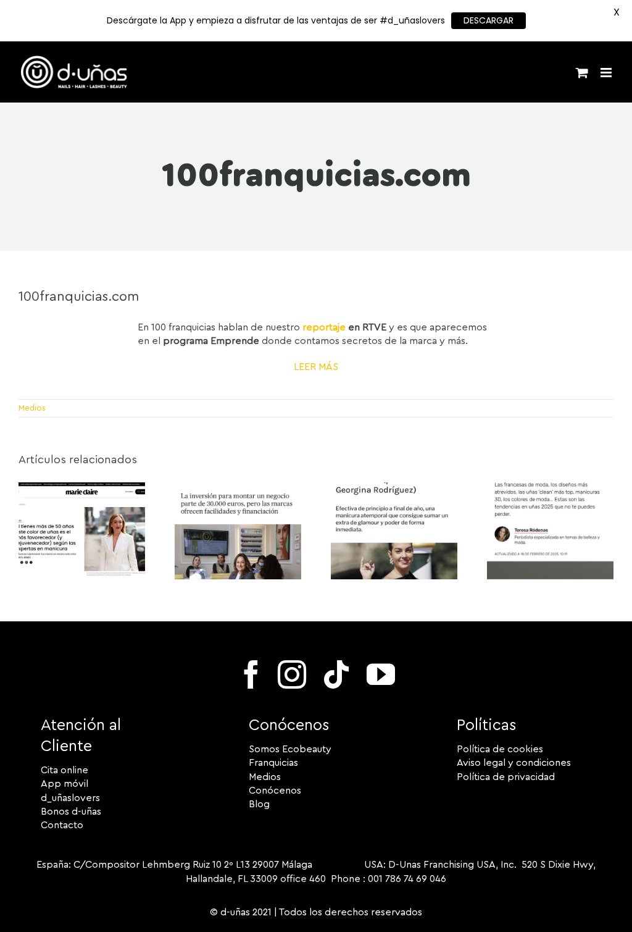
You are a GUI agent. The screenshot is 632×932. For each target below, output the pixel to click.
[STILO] (394, 487)
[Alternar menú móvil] (607, 72)
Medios (32, 408)
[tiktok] (336, 674)
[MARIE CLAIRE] (82, 487)
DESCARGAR (489, 20)
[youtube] (381, 674)
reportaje (324, 327)
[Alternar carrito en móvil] (582, 72)
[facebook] (251, 674)
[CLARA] (550, 487)
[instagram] (292, 674)
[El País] (238, 487)
